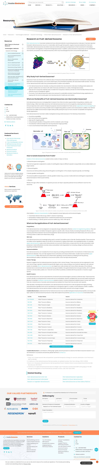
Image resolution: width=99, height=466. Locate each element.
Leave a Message (71, 2)
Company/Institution (69, 404)
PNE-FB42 (30, 316)
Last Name (58, 398)
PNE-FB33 (30, 307)
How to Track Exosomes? (14, 65)
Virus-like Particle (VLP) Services (32, 447)
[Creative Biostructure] (14, 437)
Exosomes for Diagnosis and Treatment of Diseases (15, 70)
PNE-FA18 (30, 305)
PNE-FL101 (30, 343)
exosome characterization (41, 213)
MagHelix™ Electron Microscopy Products (63, 443)
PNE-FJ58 (30, 329)
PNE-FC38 (30, 313)
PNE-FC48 (30, 321)
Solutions (60, 5)
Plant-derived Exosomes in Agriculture (72, 377)
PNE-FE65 (30, 332)
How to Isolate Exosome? (14, 53)
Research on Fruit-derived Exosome (72, 35)
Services (38, 5)
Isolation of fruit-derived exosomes (36, 159)
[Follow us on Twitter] (8, 125)
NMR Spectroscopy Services (14, 144)
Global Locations (10, 122)
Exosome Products (11, 151)
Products (49, 5)
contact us (62, 352)
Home (29, 5)
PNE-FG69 (30, 335)
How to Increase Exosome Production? (14, 56)
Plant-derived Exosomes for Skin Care (37, 377)
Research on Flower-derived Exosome (72, 379)
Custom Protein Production (33, 441)
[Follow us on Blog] (12, 125)
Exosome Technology (36, 35)
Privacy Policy (64, 425)
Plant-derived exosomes (33, 43)
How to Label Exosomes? (14, 62)
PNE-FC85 (30, 338)
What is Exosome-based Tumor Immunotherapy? (14, 73)
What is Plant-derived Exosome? (52, 35)
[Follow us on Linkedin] (10, 125)
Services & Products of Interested (51, 404)
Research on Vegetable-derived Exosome (38, 381)
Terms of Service (72, 425)
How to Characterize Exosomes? (13, 59)
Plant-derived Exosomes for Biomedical (37, 379)
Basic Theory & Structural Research (12, 45)
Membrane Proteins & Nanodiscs (63, 452)
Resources (72, 5)
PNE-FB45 (30, 318)
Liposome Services (31, 449)
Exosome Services (31, 451)
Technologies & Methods (22, 35)
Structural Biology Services (33, 440)
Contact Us (93, 2)
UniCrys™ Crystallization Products (64, 440)
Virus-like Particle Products (64, 446)
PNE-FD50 (30, 324)
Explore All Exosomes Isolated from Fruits (61, 346)
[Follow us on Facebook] (6, 125)
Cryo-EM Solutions (46, 440)
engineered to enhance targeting (85, 106)
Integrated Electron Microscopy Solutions (47, 446)
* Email (85, 398)
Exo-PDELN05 (31, 299)
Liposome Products (12, 149)
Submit (45, 421)
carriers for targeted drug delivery (81, 229)
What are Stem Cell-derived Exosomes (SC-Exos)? (15, 77)
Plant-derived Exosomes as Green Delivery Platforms (76, 381)
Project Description (47, 410)
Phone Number (73, 398)
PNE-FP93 (30, 340)
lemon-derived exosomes (44, 266)
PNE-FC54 (30, 327)
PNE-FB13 (30, 302)
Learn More (7, 448)
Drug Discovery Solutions (48, 443)
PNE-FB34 (30, 310)
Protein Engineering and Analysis (32, 444)
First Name (45, 398)
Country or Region (85, 404)
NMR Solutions (45, 441)
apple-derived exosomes (33, 243)
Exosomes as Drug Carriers (14, 67)
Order (82, 5)
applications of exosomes (76, 292)
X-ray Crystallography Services (15, 142)
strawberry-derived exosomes (46, 280)
